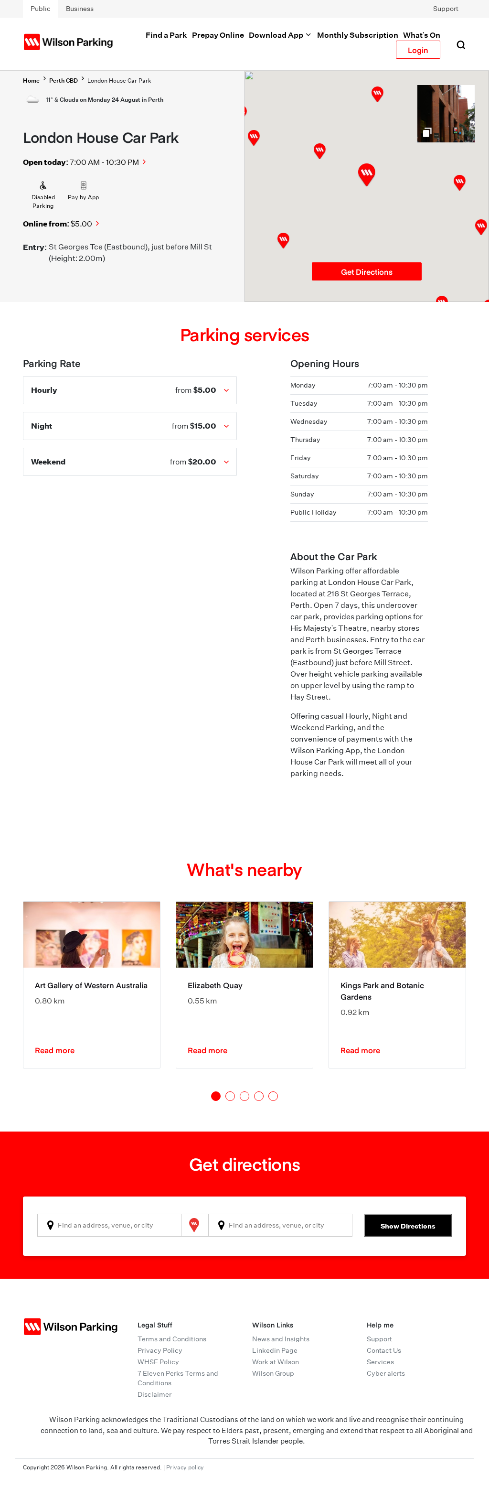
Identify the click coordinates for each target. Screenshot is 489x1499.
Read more (54, 1050)
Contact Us (384, 1350)
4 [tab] (259, 1096)
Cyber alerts (386, 1373)
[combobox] (109, 1225)
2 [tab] (230, 1096)
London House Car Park (119, 80)
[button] (320, 151)
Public (41, 8)
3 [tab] (244, 1096)
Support (445, 8)
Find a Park (166, 35)
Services (380, 1362)
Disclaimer (154, 1394)
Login (418, 49)
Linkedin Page (275, 1350)
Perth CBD (63, 80)
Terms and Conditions (172, 1339)
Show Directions (408, 1226)
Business (80, 8)
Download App (277, 35)
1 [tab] (216, 1096)
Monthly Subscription (357, 35)
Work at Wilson (275, 1362)
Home (31, 80)
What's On (421, 35)
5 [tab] (273, 1096)
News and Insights (280, 1339)
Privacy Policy (160, 1350)
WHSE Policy (158, 1362)
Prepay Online (218, 35)
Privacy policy (185, 1467)
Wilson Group (273, 1373)
